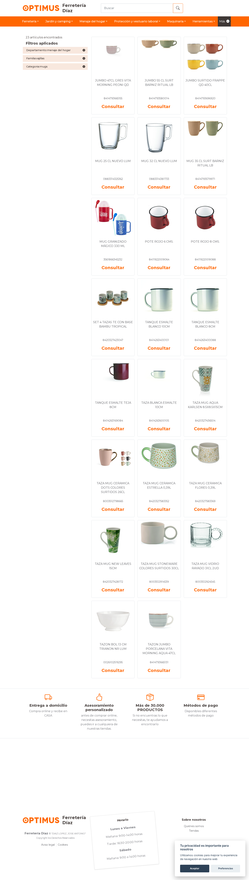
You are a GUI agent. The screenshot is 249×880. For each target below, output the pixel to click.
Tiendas (194, 830)
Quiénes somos (194, 826)
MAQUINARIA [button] (175, 21)
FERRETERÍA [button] (29, 21)
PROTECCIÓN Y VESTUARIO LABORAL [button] (136, 21)
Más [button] (222, 21)
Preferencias (225, 868)
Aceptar (194, 868)
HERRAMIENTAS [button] (202, 21)
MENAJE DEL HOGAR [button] (92, 21)
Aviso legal (48, 844)
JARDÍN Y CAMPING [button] (58, 21)
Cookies (63, 844)
